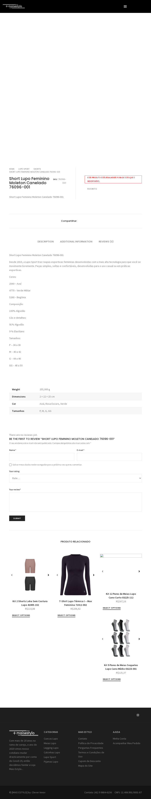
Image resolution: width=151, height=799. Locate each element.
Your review (15, 489)
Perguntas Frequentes (90, 747)
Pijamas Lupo (51, 761)
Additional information (76, 241)
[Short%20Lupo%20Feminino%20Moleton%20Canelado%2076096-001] (79, 221)
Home (11, 169)
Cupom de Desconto (89, 761)
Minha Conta (119, 738)
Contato (82, 738)
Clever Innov (38, 792)
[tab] (46, 241)
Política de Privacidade (90, 743)
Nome (12, 450)
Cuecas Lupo (51, 738)
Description (46, 241)
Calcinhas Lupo (52, 752)
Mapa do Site (85, 765)
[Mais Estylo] (14, 6)
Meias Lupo (50, 743)
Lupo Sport (23, 169)
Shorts (37, 169)
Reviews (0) (106, 241)
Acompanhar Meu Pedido (126, 743)
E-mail (80, 450)
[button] (134, 86)
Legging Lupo (51, 747)
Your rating (14, 471)
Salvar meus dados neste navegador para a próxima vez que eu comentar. (47, 464)
